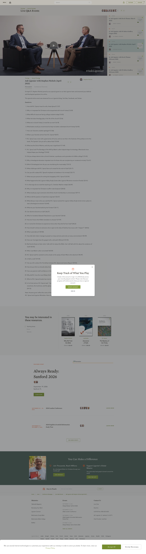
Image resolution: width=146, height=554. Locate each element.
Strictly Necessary (131, 547)
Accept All (111, 547)
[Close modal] (92, 267)
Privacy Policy (50, 548)
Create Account (73, 287)
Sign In (73, 291)
